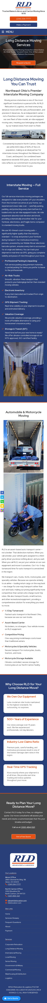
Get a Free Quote (23, 836)
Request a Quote (23, 63)
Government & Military (14, 965)
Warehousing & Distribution (15, 974)
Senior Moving (10, 961)
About (7, 926)
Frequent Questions (13, 922)
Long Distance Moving (14, 948)
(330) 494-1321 (28, 827)
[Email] (2, 506)
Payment (8, 931)
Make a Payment (23, 24)
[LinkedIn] (2, 497)
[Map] (2, 510)
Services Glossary (12, 918)
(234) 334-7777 (23, 18)
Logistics (8, 978)
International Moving (13, 953)
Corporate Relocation (14, 944)
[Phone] (2, 501)
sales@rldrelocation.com (17, 900)
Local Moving (10, 957)
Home (7, 914)
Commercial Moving (13, 970)
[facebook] (2, 492)
